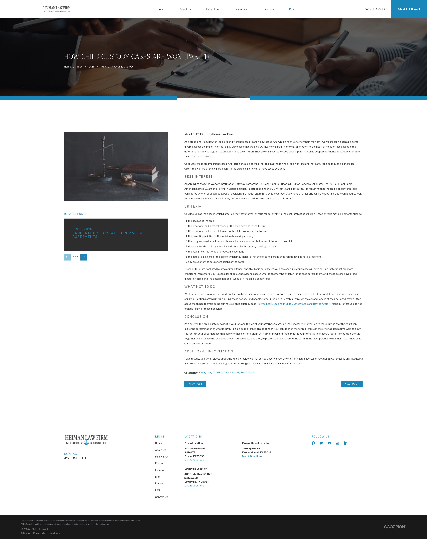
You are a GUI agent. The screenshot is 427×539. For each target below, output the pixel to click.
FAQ (157, 490)
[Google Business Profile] (337, 443)
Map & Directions (194, 460)
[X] (321, 443)
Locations (160, 470)
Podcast (159, 463)
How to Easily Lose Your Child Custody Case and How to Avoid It (293, 303)
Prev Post (195, 384)
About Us (160, 450)
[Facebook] (313, 443)
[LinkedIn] (345, 443)
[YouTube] (329, 443)
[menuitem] (25, 533)
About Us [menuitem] (185, 9)
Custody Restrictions (242, 372)
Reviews (160, 483)
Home (158, 443)
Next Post (352, 384)
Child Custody (221, 372)
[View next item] (83, 257)
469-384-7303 (375, 9)
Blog (157, 476)
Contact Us (161, 496)
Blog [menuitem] (292, 9)
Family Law (205, 372)
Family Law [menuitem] (212, 9)
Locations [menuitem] (268, 9)
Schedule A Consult (408, 9)
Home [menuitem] (160, 9)
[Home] (57, 9)
